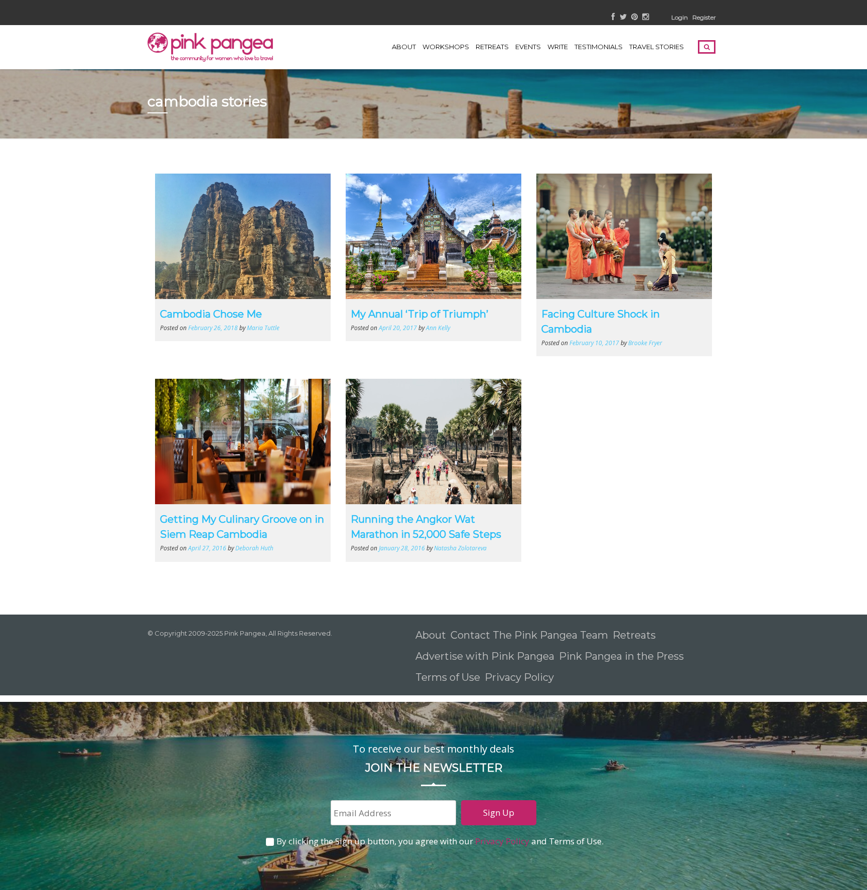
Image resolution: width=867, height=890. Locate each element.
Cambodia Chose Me (211, 314)
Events (528, 47)
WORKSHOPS (445, 47)
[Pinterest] (634, 17)
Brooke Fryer (645, 343)
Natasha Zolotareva (460, 548)
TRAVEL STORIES (656, 47)
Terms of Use (447, 677)
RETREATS (492, 47)
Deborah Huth (254, 548)
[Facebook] (613, 17)
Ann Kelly (438, 328)
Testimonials (598, 47)
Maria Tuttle (263, 328)
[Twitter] (623, 17)
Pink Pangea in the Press (621, 656)
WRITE (557, 47)
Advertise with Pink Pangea (484, 656)
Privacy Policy (520, 677)
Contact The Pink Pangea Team (529, 635)
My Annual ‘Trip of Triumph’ (419, 314)
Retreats (634, 635)
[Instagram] (645, 17)
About (404, 47)
